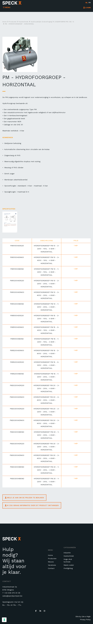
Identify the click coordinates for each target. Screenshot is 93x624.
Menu (7, 7)
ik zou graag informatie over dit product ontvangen (32, 505)
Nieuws (51, 562)
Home (50, 555)
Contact (51, 568)
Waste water (69, 565)
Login (76, 245)
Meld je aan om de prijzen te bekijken (25, 498)
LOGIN (88, 7)
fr (90, 3)
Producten (52, 558)
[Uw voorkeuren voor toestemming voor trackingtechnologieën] (4, 619)
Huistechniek (69, 556)
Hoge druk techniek (68, 560)
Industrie (67, 553)
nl (86, 3)
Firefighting (68, 568)
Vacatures (52, 565)
